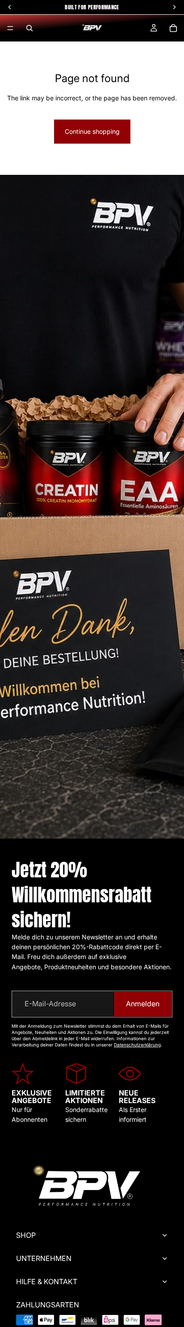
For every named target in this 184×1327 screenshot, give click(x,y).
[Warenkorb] (173, 28)
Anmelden (142, 1003)
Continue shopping (92, 131)
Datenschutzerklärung (137, 1044)
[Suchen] (29, 28)
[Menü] (10, 28)
